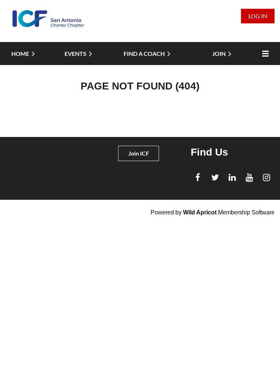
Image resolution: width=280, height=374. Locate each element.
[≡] (264, 53)
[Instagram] (266, 177)
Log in (257, 15)
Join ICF (138, 153)
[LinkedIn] (232, 177)
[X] (215, 177)
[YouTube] (249, 177)
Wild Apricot (200, 212)
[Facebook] (198, 177)
